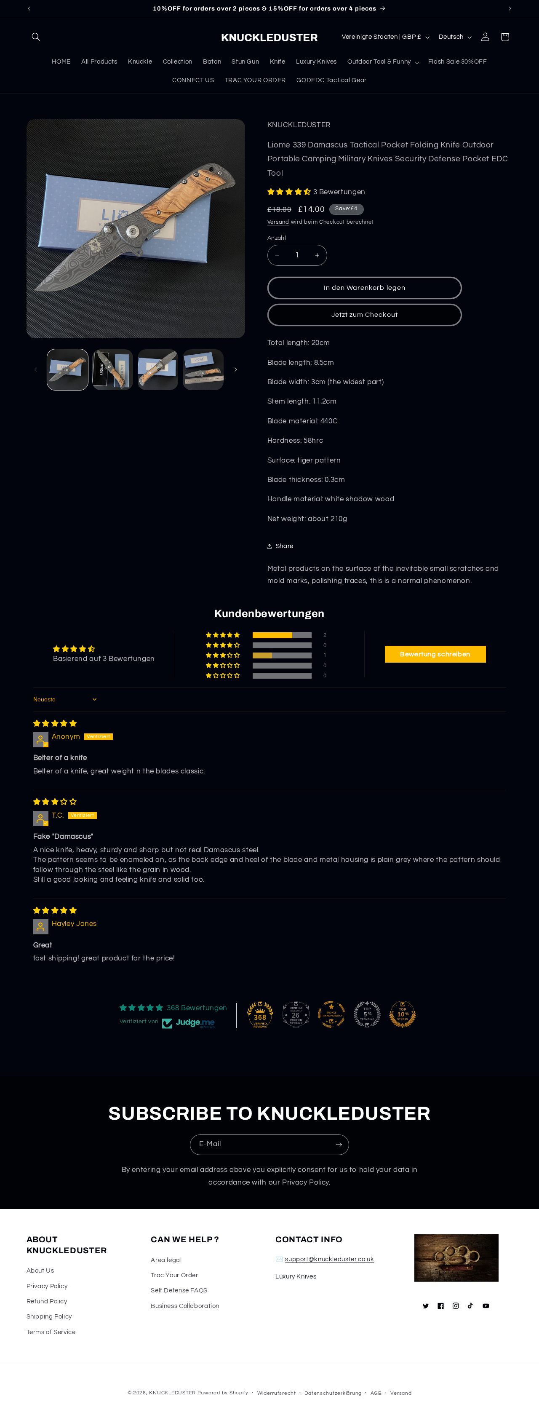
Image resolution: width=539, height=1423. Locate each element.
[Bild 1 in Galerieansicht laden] (67, 369)
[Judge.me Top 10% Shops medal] (402, 1014)
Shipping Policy (49, 1316)
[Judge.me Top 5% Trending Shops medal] (367, 1014)
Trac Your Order (174, 1275)
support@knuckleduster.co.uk (329, 1259)
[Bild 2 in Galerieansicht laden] (112, 369)
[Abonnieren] (339, 1144)
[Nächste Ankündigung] (510, 8)
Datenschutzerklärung (333, 1393)
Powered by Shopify (222, 1393)
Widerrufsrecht (276, 1393)
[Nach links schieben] (36, 369)
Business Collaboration (185, 1306)
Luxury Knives (295, 1276)
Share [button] (285, 546)
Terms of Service (51, 1332)
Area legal (166, 1260)
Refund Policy (47, 1301)
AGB (376, 1393)
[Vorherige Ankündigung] (29, 8)
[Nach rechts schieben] (236, 369)
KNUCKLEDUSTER (172, 1393)
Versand (278, 222)
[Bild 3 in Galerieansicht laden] (158, 369)
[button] (36, 37)
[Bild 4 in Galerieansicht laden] (203, 369)
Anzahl (276, 238)
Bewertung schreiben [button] (435, 654)
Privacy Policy (47, 1286)
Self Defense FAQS (179, 1290)
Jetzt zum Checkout (364, 314)
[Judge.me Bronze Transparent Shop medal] (331, 1014)
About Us (40, 1271)
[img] (55, 724)
